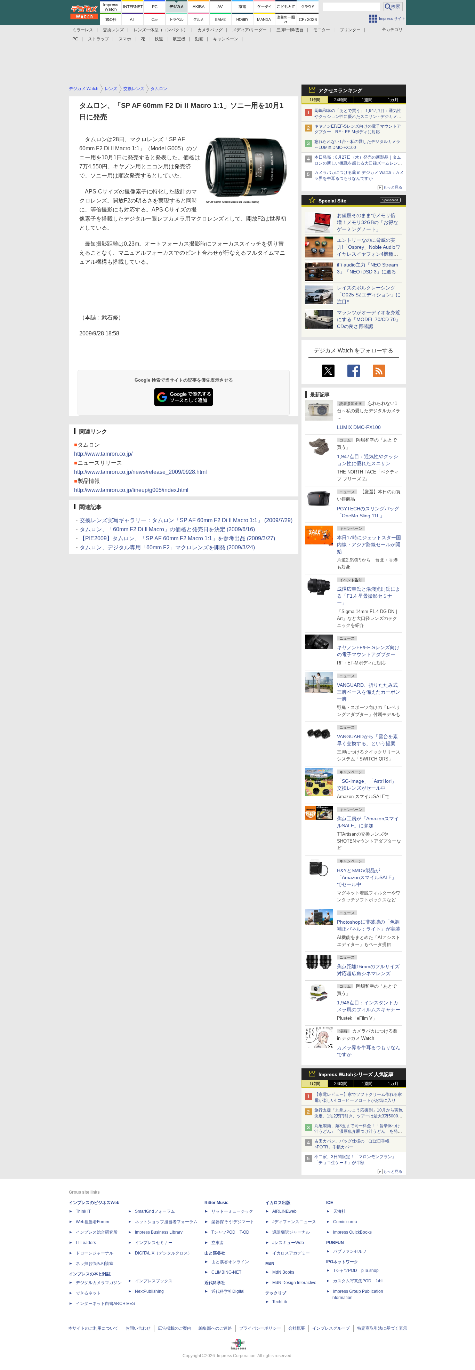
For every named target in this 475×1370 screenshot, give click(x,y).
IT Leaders (86, 1242)
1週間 (367, 99)
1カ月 (393, 99)
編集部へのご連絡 (215, 1328)
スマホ (125, 39)
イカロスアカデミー (291, 1253)
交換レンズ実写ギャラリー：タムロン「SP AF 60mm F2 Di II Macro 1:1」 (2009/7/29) (186, 520)
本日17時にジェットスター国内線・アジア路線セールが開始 (369, 544)
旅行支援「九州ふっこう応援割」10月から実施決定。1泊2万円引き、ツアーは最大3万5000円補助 (358, 1116)
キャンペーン (225, 39)
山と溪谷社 (214, 1253)
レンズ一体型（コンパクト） (161, 29)
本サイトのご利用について (93, 1328)
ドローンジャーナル (94, 1253)
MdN (269, 1263)
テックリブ (275, 1293)
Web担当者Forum (92, 1221)
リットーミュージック (232, 1211)
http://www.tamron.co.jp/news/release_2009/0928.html (140, 472)
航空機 (179, 39)
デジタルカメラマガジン (99, 1282)
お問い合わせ (138, 1328)
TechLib (279, 1301)
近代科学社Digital (227, 1291)
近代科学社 (214, 1282)
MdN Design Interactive (294, 1282)
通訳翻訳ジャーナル (291, 1232)
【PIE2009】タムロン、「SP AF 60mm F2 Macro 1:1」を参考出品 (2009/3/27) (177, 538)
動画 (199, 39)
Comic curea (345, 1221)
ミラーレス (82, 29)
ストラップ (98, 39)
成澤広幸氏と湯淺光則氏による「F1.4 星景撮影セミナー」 (368, 596)
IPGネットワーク (342, 1261)
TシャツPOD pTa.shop (356, 1270)
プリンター (350, 29)
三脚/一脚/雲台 (290, 29)
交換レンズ (113, 29)
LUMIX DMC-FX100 (359, 427)
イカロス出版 (277, 1202)
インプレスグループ (331, 1328)
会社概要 (296, 1328)
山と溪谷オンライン (230, 1261)
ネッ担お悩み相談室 (94, 1263)
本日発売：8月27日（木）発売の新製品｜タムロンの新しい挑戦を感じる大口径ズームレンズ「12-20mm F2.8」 (358, 163)
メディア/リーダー (249, 29)
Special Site (332, 201)
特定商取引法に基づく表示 (382, 1328)
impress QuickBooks (352, 1232)
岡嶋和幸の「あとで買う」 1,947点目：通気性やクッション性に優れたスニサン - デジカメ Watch (357, 116)
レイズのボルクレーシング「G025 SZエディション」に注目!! (369, 294)
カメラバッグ (210, 29)
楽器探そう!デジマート (232, 1221)
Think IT (83, 1211)
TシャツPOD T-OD (230, 1232)
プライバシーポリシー (260, 1328)
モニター (321, 29)
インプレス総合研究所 (97, 1232)
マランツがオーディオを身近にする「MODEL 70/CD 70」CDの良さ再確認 (369, 319)
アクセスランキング (340, 90)
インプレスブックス (153, 1281)
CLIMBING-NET (226, 1272)
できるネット (88, 1293)
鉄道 (159, 39)
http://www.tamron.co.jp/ (103, 454)
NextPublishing (149, 1291)
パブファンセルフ (350, 1251)
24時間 (340, 99)
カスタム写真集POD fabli (358, 1281)
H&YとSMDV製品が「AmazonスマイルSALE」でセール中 (366, 877)
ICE (329, 1202)
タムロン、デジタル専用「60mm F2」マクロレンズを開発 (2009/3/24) (167, 547)
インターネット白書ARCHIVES (105, 1303)
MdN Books (283, 1272)
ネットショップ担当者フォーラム (166, 1221)
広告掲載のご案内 (174, 1328)
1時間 (314, 99)
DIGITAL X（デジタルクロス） (163, 1253)
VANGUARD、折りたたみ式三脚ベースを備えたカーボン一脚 (368, 692)
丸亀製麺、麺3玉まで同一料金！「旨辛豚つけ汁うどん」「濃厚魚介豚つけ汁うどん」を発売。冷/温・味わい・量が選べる (357, 1131)
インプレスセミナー (153, 1242)
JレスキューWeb (288, 1242)
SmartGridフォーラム (155, 1211)
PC (75, 39)
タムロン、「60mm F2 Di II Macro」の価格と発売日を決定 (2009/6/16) (167, 529)
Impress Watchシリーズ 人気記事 (356, 1074)
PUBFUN (335, 1242)
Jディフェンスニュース (294, 1221)
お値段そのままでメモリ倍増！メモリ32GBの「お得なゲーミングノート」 (367, 222)
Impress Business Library (159, 1232)
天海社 (339, 1211)
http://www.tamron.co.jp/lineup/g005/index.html (131, 490)
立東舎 (217, 1242)
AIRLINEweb (284, 1211)
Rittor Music (216, 1202)
